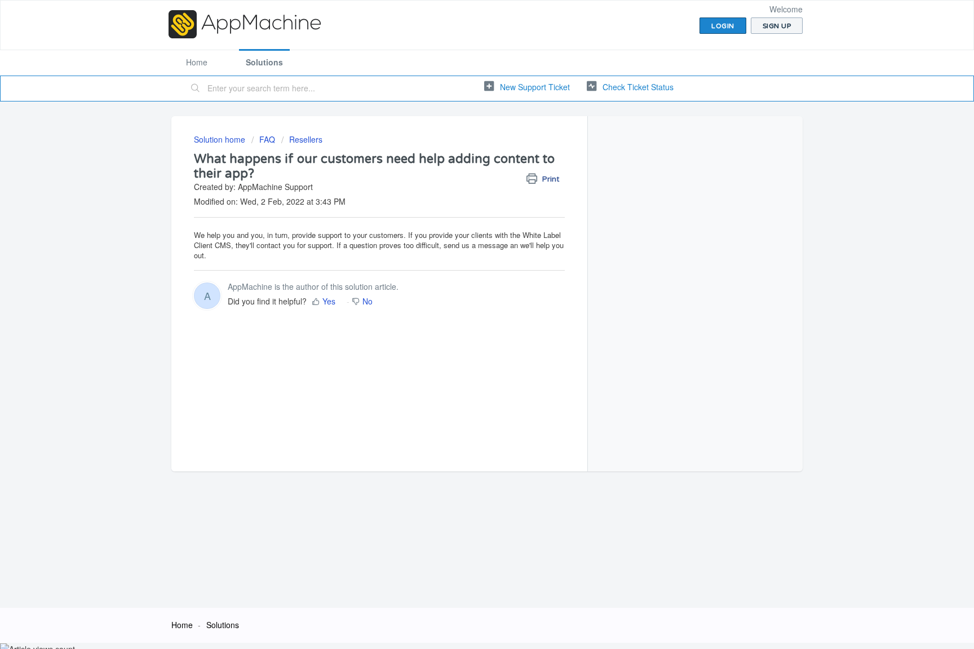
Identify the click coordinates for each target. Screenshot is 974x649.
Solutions (264, 62)
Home (196, 62)
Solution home (220, 139)
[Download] (466, 177)
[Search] (195, 88)
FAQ (267, 139)
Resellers (305, 139)
